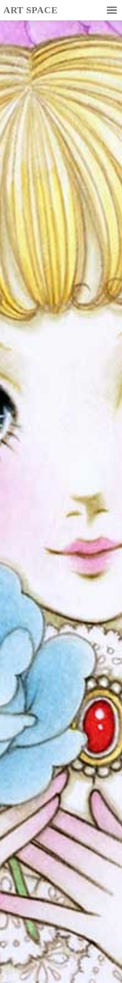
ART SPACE (30, 10)
